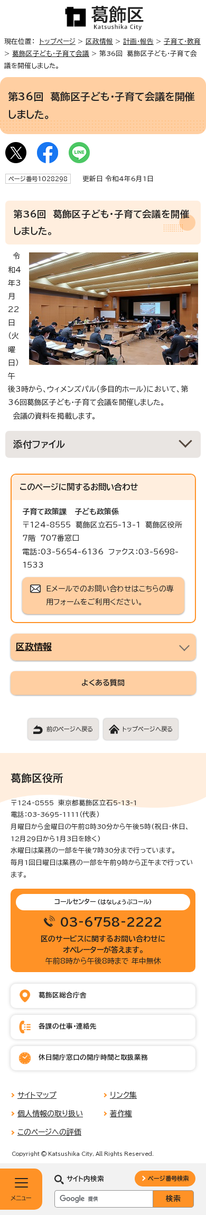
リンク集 (123, 1095)
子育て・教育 (182, 41)
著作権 (121, 1113)
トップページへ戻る (147, 729)
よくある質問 (103, 682)
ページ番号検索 (168, 1178)
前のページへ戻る (69, 729)
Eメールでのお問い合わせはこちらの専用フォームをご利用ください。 (110, 595)
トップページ (57, 41)
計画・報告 (138, 41)
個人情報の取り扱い (50, 1113)
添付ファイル (39, 444)
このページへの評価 (49, 1132)
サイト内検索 (85, 1178)
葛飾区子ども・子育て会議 (50, 53)
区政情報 (99, 41)
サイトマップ (37, 1095)
